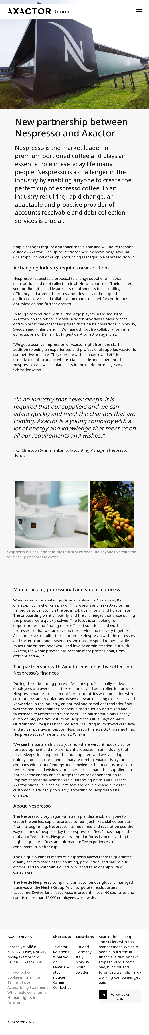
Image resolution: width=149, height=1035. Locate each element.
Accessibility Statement (27, 987)
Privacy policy (19, 972)
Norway (82, 962)
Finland (82, 946)
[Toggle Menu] (139, 12)
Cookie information (24, 977)
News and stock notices (61, 972)
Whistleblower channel (27, 992)
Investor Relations (61, 949)
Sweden (82, 972)
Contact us (62, 987)
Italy (79, 957)
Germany (84, 951)
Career (59, 982)
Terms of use (18, 982)
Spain (81, 967)
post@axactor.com (23, 957)
